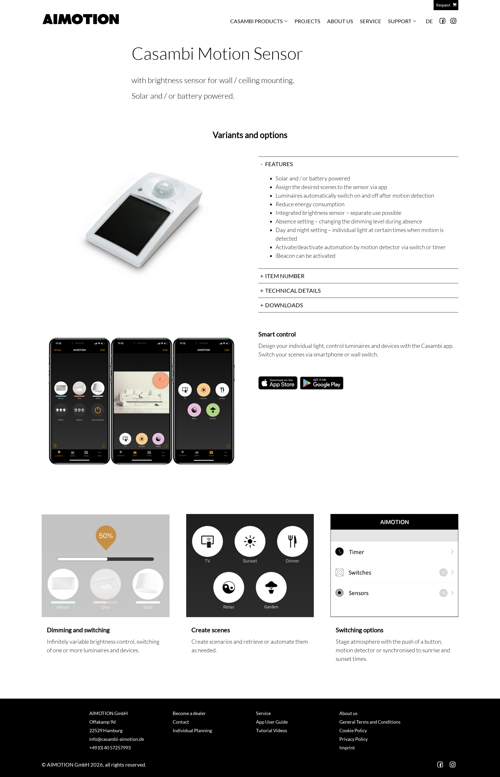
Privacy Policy (353, 739)
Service (370, 21)
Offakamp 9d (102, 722)
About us (340, 21)
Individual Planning (192, 730)
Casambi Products (256, 21)
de (429, 21)
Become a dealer (189, 713)
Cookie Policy (353, 730)
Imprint (347, 747)
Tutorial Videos (271, 730)
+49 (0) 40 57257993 (110, 747)
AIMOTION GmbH (108, 713)
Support (399, 21)
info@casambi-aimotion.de (116, 739)
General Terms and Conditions (370, 722)
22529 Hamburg (105, 730)
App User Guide (272, 722)
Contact (181, 722)
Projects (307, 21)
